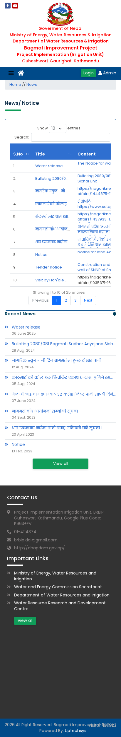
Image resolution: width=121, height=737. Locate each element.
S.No (18, 154)
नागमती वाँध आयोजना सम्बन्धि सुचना (65, 229)
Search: (21, 137)
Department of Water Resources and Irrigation (62, 595)
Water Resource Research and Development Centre (60, 606)
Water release (49, 166)
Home (15, 84)
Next (88, 300)
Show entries (58, 128)
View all (60, 463)
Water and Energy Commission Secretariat (58, 587)
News (31, 84)
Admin (109, 73)
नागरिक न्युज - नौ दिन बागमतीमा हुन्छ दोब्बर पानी (56, 360)
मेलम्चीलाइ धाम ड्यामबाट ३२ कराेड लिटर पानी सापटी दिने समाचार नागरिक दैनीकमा (64, 394)
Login (88, 73)
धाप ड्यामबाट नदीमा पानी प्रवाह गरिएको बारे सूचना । (57, 428)
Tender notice (48, 267)
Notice (41, 254)
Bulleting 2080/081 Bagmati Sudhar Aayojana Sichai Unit (64, 344)
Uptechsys (75, 730)
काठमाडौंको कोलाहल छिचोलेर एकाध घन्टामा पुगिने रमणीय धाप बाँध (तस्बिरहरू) (64, 377)
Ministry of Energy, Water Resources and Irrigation (55, 576)
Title (40, 154)
